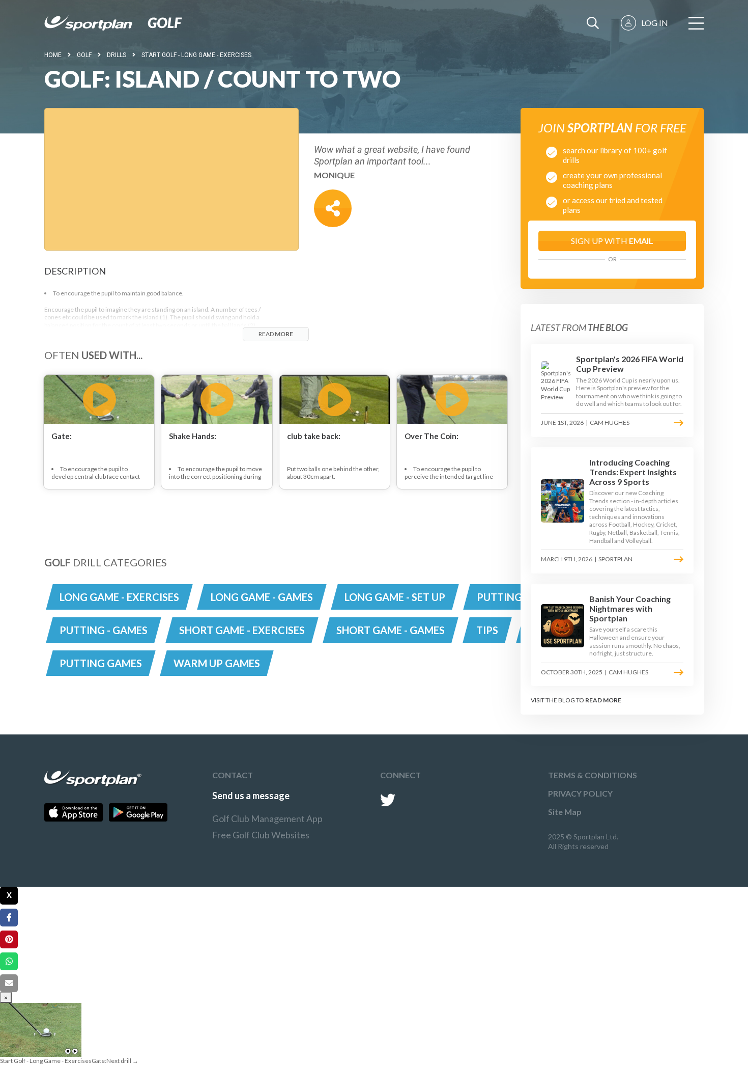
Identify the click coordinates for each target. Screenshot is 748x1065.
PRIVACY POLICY (580, 793)
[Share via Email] (9, 983)
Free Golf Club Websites (260, 834)
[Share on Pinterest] (9, 939)
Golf (84, 55)
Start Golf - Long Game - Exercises (196, 55)
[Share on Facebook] (9, 917)
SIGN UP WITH (612, 240)
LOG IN (654, 23)
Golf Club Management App (267, 818)
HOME (53, 55)
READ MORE (603, 700)
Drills (116, 55)
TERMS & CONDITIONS (592, 775)
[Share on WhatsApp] (9, 961)
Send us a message (251, 795)
